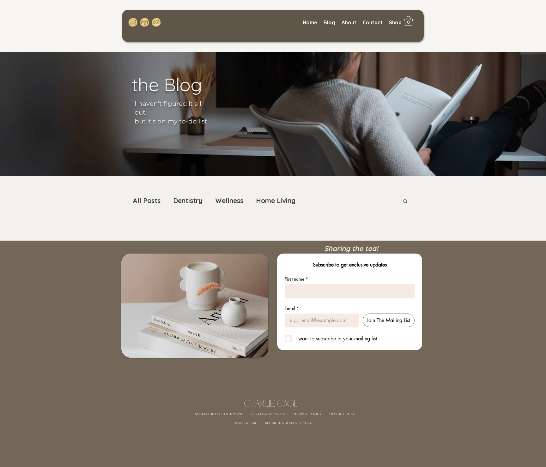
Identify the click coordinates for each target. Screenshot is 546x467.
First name (296, 279)
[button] (405, 201)
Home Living (275, 200)
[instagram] (133, 22)
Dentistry (188, 200)
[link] (408, 21)
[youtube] (144, 22)
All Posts (147, 200)
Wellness (229, 200)
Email (292, 308)
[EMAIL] (156, 22)
